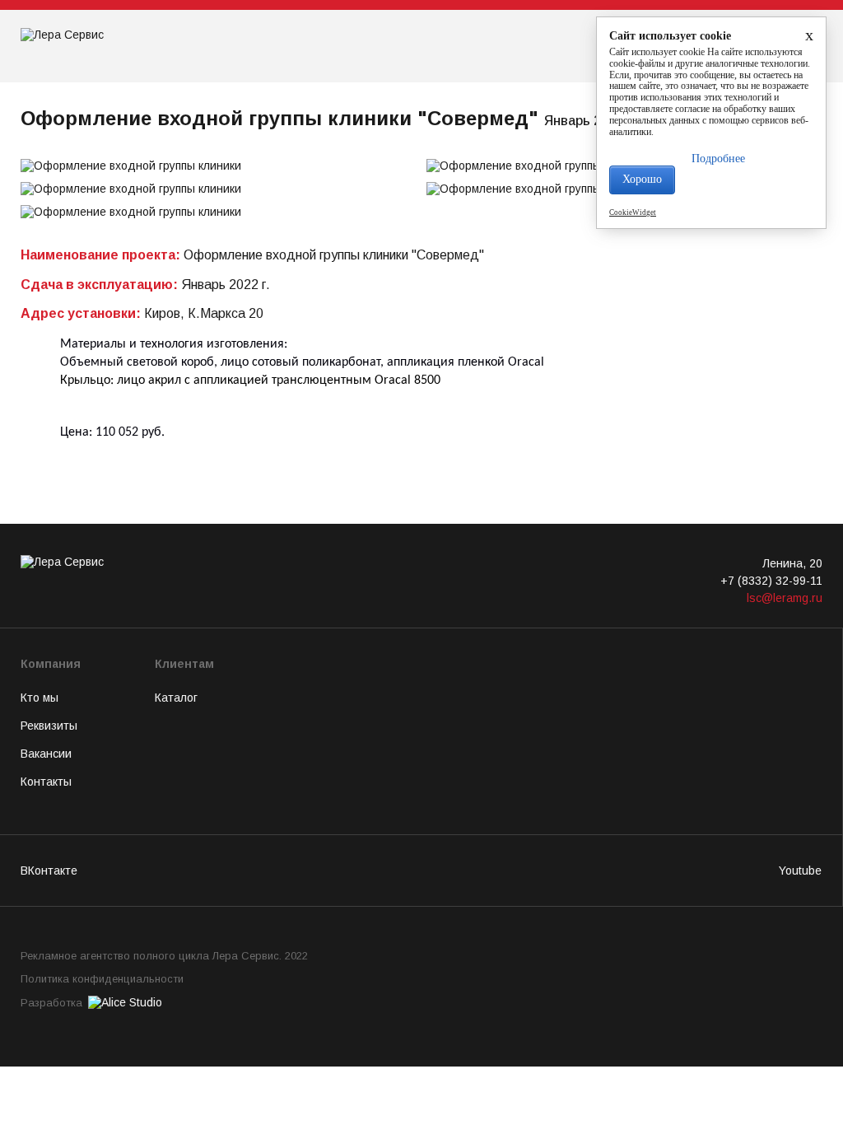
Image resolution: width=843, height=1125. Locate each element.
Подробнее (718, 158)
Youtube (800, 870)
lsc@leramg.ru (784, 598)
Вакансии (46, 753)
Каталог (176, 697)
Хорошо (642, 179)
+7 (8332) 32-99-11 (771, 580)
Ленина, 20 (792, 563)
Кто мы (39, 697)
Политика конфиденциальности (102, 979)
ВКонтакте (49, 870)
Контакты (46, 781)
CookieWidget (632, 212)
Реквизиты (49, 725)
